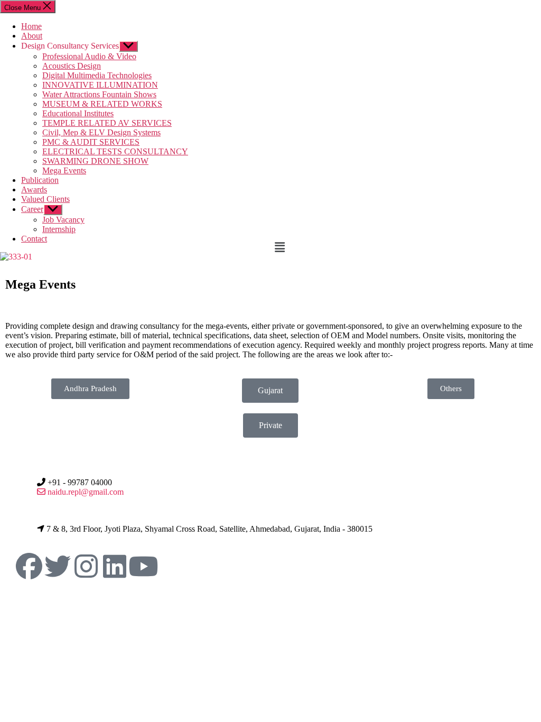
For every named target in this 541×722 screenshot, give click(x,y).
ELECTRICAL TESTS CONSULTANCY (115, 151)
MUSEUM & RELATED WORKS (102, 103)
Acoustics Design (71, 65)
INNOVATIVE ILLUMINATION (100, 84)
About (31, 35)
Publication (40, 179)
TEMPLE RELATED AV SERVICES (107, 122)
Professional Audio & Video (89, 56)
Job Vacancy (63, 219)
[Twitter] (57, 566)
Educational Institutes (78, 113)
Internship (59, 229)
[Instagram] (86, 566)
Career (32, 209)
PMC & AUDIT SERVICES (90, 141)
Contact (34, 238)
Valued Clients (45, 199)
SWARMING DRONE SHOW (95, 160)
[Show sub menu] (128, 46)
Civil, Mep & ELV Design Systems (101, 132)
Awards (34, 189)
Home (31, 26)
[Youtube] (143, 566)
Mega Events (64, 170)
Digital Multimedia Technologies (97, 75)
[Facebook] (29, 566)
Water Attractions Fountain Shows (99, 94)
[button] (405, 247)
